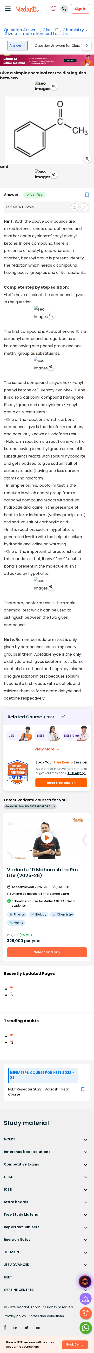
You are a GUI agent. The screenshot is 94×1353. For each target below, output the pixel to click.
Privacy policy (15, 1316)
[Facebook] (5, 1328)
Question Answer (21, 30)
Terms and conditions (46, 1316)
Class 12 (50, 30)
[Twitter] (26, 1328)
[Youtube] (38, 1328)
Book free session (61, 782)
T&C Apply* (76, 773)
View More (44, 749)
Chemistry (73, 30)
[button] (19, 735)
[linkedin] (15, 1328)
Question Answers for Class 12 (59, 45)
